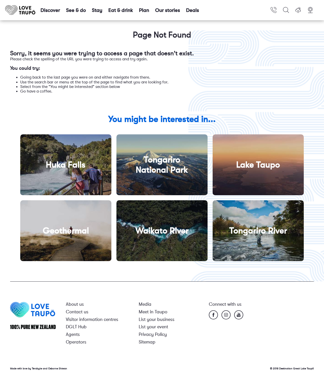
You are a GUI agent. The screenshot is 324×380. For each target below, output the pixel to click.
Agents (73, 334)
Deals (192, 10)
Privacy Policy (153, 334)
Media (145, 304)
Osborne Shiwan (57, 368)
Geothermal (66, 231)
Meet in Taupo (153, 311)
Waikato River (162, 231)
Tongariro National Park (162, 165)
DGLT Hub (76, 326)
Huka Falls (66, 165)
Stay (97, 10)
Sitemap (147, 342)
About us (75, 304)
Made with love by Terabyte (26, 368)
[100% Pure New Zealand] (33, 326)
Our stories (167, 10)
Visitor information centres (92, 319)
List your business (156, 319)
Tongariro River (258, 231)
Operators (76, 342)
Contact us (77, 311)
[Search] (286, 10)
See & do (76, 10)
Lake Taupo (258, 165)
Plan (144, 10)
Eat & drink (120, 10)
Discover (50, 10)
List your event (153, 326)
